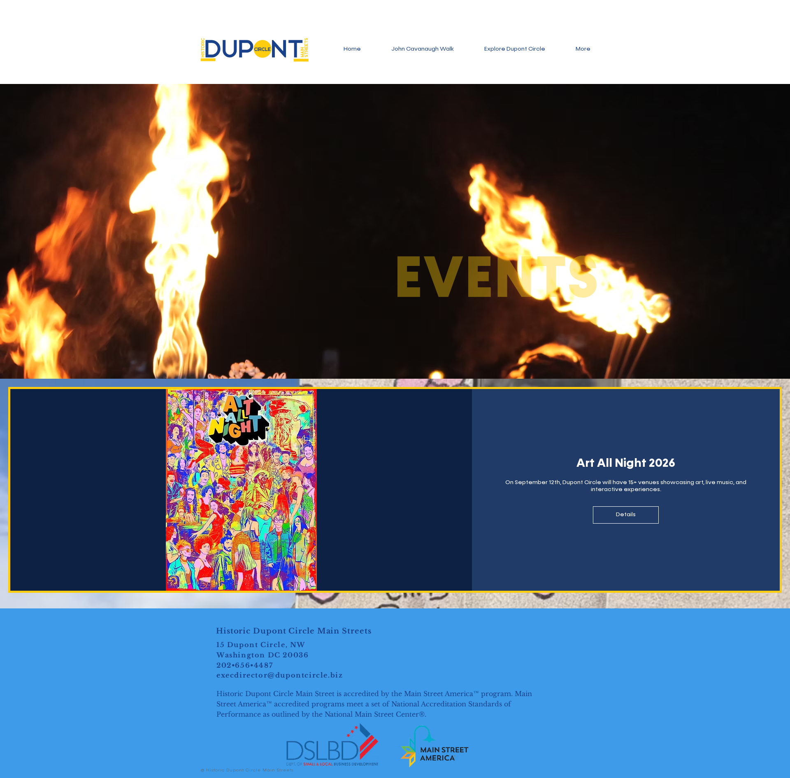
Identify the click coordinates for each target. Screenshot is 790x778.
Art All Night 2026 (625, 463)
